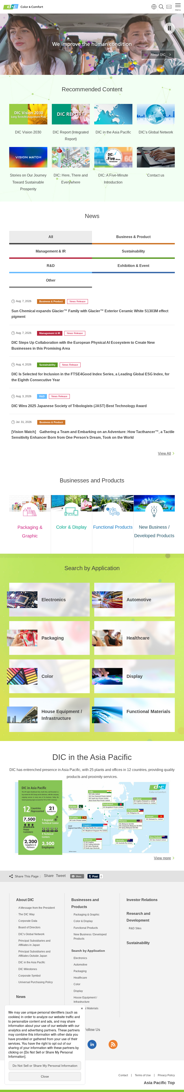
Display (78, 991)
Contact (123, 1075)
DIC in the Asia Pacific (31, 962)
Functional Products (86, 927)
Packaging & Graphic (86, 914)
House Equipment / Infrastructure (85, 999)
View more (162, 858)
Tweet (61, 876)
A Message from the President (36, 907)
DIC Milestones (27, 969)
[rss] (113, 1044)
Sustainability (138, 943)
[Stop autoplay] (169, 28)
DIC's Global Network (31, 934)
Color (77, 984)
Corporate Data (27, 920)
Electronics (80, 958)
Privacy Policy (166, 1075)
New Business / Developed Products (90, 936)
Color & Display (83, 921)
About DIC (25, 900)
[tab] (50, 237)
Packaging (80, 971)
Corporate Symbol (29, 975)
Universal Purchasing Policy (35, 982)
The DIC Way (26, 914)
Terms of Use (143, 1075)
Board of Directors (29, 927)
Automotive (80, 964)
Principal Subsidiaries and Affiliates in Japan (34, 943)
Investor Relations (142, 900)
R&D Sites (135, 928)
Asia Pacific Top (159, 1083)
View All (164, 453)
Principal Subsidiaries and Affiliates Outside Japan (34, 953)
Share (49, 876)
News (21, 997)
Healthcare (80, 977)
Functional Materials (86, 1008)
